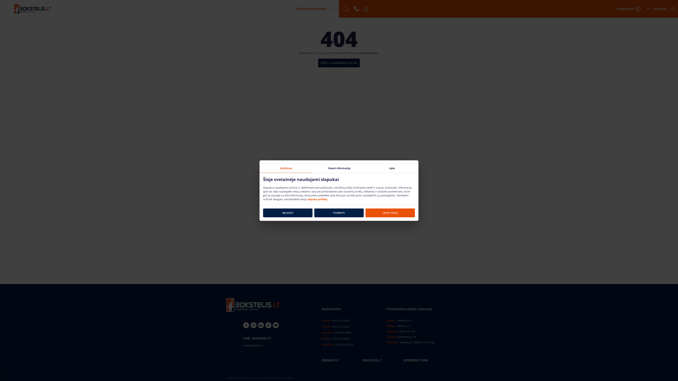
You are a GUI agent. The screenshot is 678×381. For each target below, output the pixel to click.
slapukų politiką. (317, 199)
